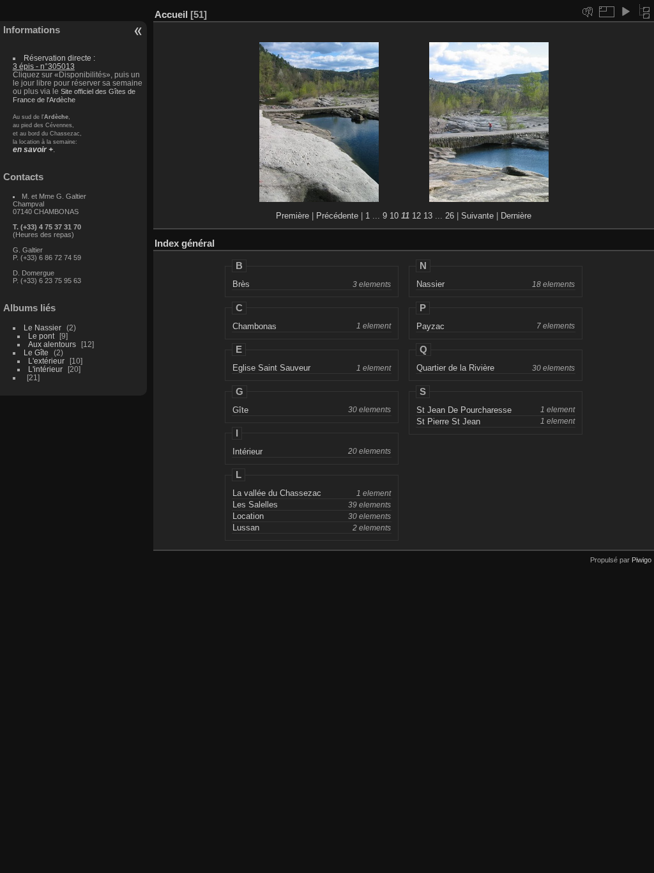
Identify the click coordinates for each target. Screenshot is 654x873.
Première (292, 215)
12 (416, 215)
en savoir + (33, 149)
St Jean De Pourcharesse (464, 410)
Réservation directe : (54, 62)
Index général (185, 243)
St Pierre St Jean (448, 421)
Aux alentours (52, 344)
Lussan (245, 527)
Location (248, 516)
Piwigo (641, 560)
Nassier (430, 284)
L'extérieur (46, 361)
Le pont (41, 336)
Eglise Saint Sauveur (271, 368)
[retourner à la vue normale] (644, 11)
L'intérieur (45, 369)
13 (427, 215)
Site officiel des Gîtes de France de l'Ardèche (74, 96)
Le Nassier (42, 327)
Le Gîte (36, 352)
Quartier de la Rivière (455, 368)
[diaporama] (625, 11)
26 (449, 215)
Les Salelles (255, 504)
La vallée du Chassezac (276, 493)
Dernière (516, 215)
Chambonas (254, 326)
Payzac (430, 326)
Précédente (337, 215)
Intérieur (247, 451)
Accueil (171, 14)
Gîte (240, 410)
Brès (241, 284)
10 (394, 215)
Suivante (477, 215)
